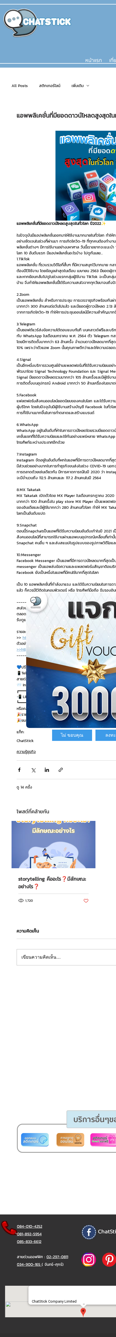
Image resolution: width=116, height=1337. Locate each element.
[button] (72, 735)
